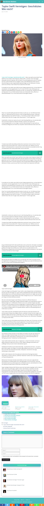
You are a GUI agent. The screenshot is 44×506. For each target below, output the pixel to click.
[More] (21, 32)
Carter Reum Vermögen (10, 417)
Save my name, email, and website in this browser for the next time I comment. (20, 456)
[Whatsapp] (18, 32)
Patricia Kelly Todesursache (33, 406)
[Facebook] (3, 32)
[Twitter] (5, 32)
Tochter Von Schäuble (6, 406)
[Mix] (16, 32)
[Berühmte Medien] (2, 1)
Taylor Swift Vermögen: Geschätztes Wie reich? (13, 77)
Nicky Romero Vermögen (11, 419)
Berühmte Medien (9, 2)
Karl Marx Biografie (7, 426)
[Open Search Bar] (39, 1)
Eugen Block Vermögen (10, 414)
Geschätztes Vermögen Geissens (12, 415)
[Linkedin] (10, 32)
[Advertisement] (22, 21)
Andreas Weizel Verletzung (9, 428)
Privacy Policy (17, 499)
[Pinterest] (12, 32)
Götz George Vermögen (10, 418)
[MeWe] (14, 32)
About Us (22, 499)
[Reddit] (7, 32)
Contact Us (27, 499)
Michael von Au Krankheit (20, 406)
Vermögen (5, 423)
